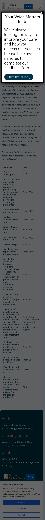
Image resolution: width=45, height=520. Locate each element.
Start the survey (18, 77)
